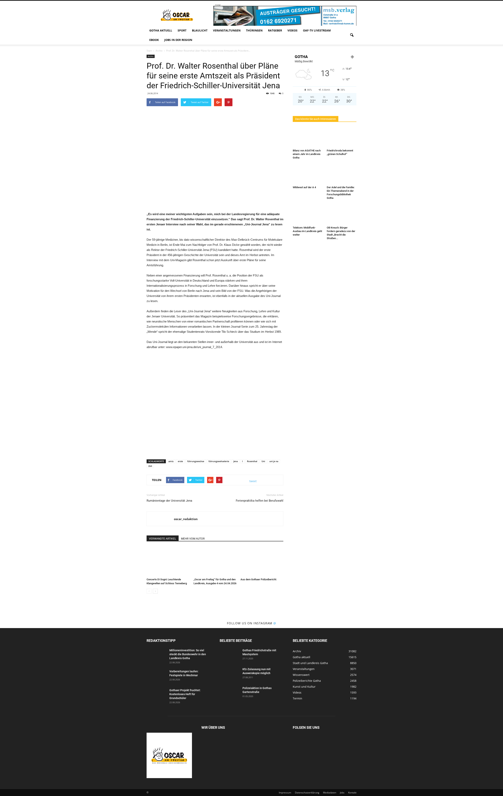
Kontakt (352, 792)
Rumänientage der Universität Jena (169, 500)
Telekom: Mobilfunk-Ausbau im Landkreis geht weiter (307, 231)
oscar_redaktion (186, 519)
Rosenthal (252, 461)
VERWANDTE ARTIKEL (162, 538)
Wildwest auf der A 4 (304, 187)
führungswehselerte (218, 461)
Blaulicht (199, 30)
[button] (351, 35)
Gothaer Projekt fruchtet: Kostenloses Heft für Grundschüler (185, 694)
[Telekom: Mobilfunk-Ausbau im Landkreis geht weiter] (308, 214)
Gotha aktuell (160, 30)
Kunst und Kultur (304, 686)
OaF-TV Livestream (317, 30)
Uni (263, 461)
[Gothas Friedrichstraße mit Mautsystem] (229, 655)
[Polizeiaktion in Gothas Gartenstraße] (229, 693)
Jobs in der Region (178, 40)
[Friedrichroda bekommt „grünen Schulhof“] (342, 137)
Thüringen (254, 30)
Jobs (342, 792)
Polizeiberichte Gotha (307, 681)
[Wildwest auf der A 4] (308, 174)
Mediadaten (329, 792)
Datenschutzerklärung (307, 792)
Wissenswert (301, 675)
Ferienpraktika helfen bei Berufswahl (259, 500)
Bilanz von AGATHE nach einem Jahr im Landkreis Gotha (307, 154)
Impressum (285, 792)
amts (170, 461)
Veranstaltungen (226, 30)
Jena (235, 461)
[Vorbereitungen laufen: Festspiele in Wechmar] (156, 676)
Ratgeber (275, 30)
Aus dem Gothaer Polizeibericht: (258, 579)
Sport (182, 30)
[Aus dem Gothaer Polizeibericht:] (261, 561)
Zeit (150, 465)
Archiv (150, 56)
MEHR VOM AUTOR (193, 538)
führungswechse (195, 461)
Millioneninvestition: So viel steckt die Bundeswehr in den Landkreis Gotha (187, 654)
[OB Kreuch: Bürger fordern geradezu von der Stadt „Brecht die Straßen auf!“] (342, 214)
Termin (297, 698)
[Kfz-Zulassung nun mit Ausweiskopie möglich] (229, 674)
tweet (253, 481)
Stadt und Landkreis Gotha (310, 663)
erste (180, 461)
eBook (154, 40)
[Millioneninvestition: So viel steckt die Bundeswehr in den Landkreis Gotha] (156, 655)
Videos (292, 30)
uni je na (273, 461)
